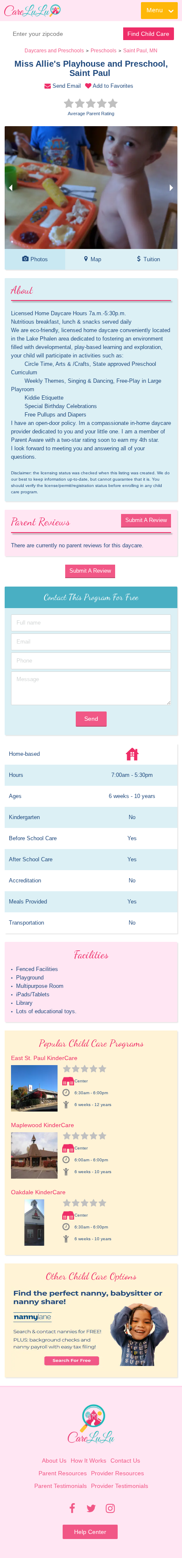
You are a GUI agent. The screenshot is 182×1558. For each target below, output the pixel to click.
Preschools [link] (103, 51)
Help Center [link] (90, 1531)
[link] (32, 10)
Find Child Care (148, 33)
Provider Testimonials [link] (119, 1485)
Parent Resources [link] (63, 1473)
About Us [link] (54, 1460)
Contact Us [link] (125, 1460)
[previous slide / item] (11, 187)
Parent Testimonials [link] (60, 1485)
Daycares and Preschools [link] (54, 51)
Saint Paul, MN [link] (140, 51)
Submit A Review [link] (146, 520)
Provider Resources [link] (117, 1473)
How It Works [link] (88, 1460)
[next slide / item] (171, 187)
